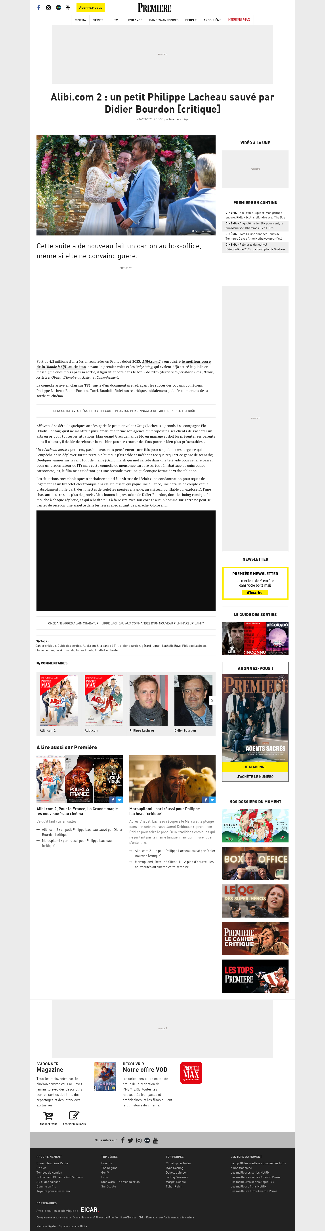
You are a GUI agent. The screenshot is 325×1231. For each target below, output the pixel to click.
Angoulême (212, 20)
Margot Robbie (176, 1182)
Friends (106, 1163)
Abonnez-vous (90, 7)
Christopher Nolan (178, 1163)
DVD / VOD (135, 20)
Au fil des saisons (48, 1182)
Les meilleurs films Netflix (248, 1186)
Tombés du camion (49, 1172)
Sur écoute (108, 1186)
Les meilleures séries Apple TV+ (252, 1182)
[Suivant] (212, 700)
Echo (104, 1177)
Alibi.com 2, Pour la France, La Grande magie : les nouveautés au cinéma (78, 811)
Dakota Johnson (176, 1172)
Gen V (105, 1172)
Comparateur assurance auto (53, 1217)
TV (116, 20)
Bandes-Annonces (163, 20)
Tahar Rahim (174, 1186)
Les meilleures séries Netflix (250, 1172)
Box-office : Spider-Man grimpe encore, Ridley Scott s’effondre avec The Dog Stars (255, 216)
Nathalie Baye (171, 645)
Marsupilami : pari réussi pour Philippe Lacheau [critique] (164, 811)
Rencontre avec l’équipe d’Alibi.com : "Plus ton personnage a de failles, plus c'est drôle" (126, 411)
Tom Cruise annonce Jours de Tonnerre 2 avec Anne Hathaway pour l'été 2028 (254, 237)
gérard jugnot (151, 645)
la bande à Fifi (108, 645)
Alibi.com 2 (90, 645)
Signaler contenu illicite (73, 1226)
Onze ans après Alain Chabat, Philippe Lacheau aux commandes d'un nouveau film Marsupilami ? (126, 623)
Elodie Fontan (44, 650)
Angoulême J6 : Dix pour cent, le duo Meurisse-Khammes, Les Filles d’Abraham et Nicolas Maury (254, 226)
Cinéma (80, 20)
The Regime (109, 1168)
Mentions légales (46, 1226)
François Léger (179, 119)
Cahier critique (45, 645)
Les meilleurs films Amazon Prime (254, 1191)
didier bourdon (130, 645)
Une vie (41, 1168)
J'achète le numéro (255, 776)
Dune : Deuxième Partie (52, 1163)
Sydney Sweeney (177, 1177)
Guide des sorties (69, 645)
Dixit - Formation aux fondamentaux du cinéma (166, 1217)
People (191, 20)
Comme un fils (46, 1186)
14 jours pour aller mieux (53, 1191)
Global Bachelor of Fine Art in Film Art (95, 1217)
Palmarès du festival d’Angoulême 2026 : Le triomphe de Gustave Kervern (255, 248)
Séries (98, 20)
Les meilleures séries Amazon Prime (255, 1177)
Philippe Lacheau (194, 645)
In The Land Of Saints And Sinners (59, 1177)
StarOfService (128, 1217)
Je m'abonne (255, 767)
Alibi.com (91, 730)
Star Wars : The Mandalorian (120, 1182)
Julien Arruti (84, 650)
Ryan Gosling (175, 1168)
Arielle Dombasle (106, 650)
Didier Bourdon (185, 730)
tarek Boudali (64, 650)
